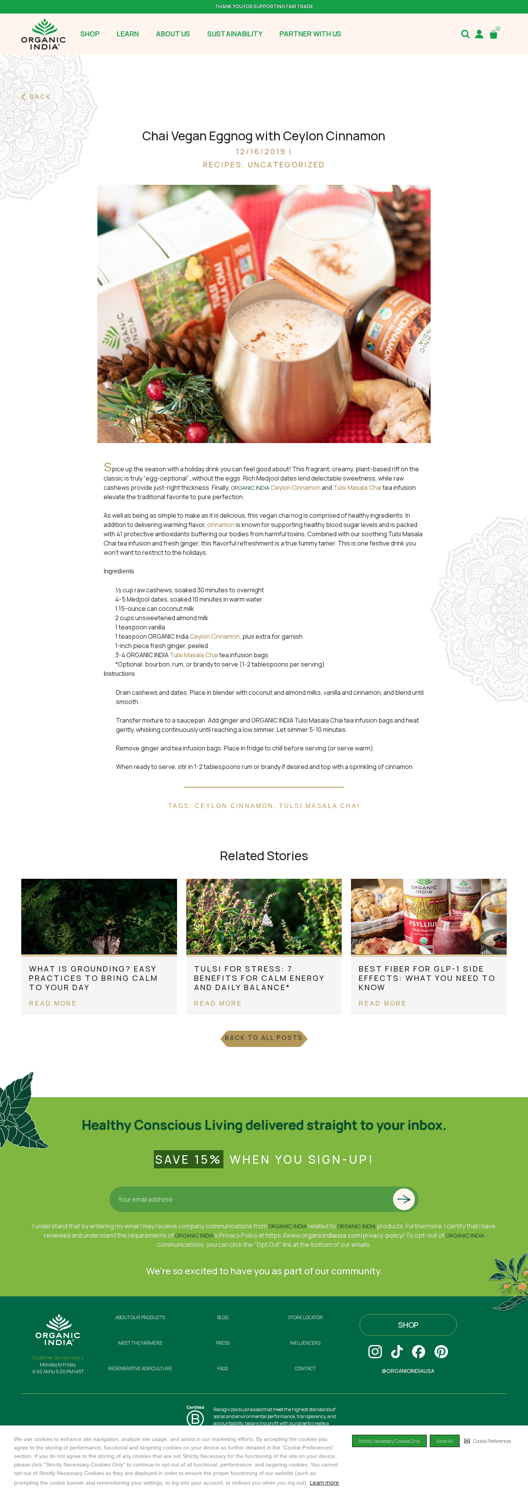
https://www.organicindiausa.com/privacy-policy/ (335, 1235)
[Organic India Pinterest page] (441, 1351)
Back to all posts (264, 1037)
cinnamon (221, 524)
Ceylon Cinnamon (296, 487)
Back (40, 97)
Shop (408, 1325)
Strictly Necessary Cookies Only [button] (389, 1441)
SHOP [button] (90, 33)
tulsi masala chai (319, 806)
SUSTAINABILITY (234, 33)
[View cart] (495, 34)
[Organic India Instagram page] (375, 1351)
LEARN (128, 33)
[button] (488, 1441)
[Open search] (465, 34)
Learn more (324, 1482)
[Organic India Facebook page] (418, 1351)
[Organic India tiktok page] (397, 1351)
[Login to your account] (479, 34)
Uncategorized (286, 164)
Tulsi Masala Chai (357, 487)
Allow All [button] (444, 1441)
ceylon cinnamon (234, 806)
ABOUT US (173, 33)
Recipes (222, 164)
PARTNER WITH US (310, 33)
